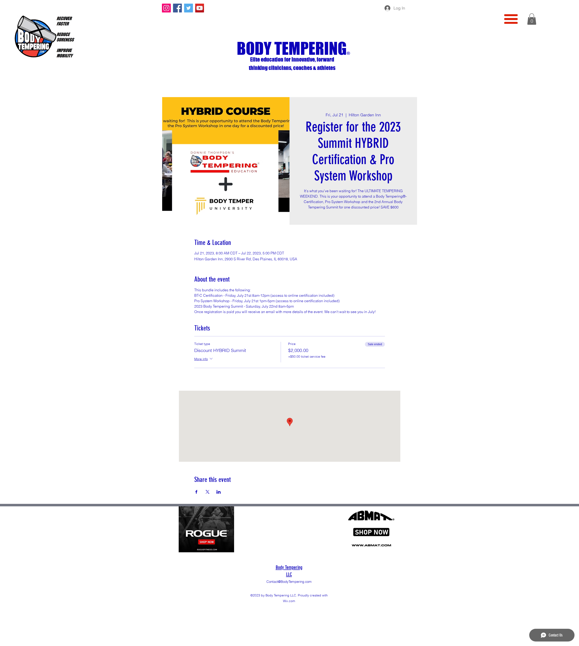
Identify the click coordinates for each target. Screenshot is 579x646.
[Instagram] (166, 8)
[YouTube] (199, 8)
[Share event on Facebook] (196, 492)
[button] (511, 19)
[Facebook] (177, 8)
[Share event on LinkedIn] (218, 492)
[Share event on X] (207, 492)
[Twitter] (188, 8)
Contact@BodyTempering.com (289, 581)
